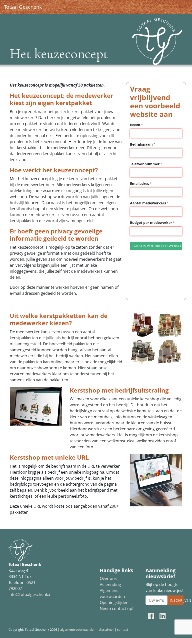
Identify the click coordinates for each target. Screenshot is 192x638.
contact (122, 629)
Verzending (110, 584)
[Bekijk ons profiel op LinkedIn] (162, 615)
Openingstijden (114, 602)
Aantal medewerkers (148, 203)
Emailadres (139, 183)
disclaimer (106, 629)
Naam (135, 124)
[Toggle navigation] (181, 7)
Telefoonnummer (145, 164)
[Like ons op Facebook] (151, 615)
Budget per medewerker (151, 222)
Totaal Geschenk (23, 7)
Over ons (108, 578)
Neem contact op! (116, 608)
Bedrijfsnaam (141, 144)
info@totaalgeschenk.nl (30, 594)
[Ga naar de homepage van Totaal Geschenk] (156, 39)
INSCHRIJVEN (177, 600)
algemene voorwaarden (78, 629)
